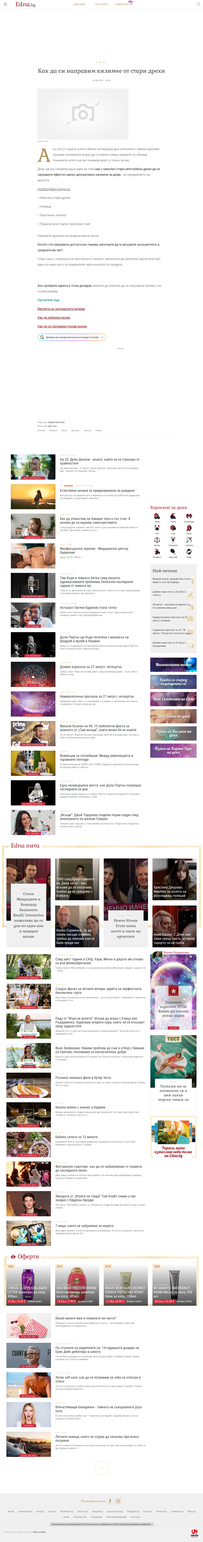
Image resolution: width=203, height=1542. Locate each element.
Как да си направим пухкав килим (62, 326)
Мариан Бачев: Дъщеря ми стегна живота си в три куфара (172, 580)
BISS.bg (191, 1511)
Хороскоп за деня (168, 507)
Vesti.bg (40, 1511)
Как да (101, 62)
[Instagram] (118, 1501)
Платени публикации (116, 1516)
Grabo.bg (147, 1511)
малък (54, 430)
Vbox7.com (82, 1511)
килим (42, 430)
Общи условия (39, 1532)
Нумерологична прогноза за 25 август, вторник (170, 619)
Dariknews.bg (66, 1511)
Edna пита (25, 845)
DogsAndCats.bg (115, 1511)
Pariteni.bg (161, 1511)
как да (88, 430)
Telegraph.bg (133, 1511)
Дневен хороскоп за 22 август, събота (170, 593)
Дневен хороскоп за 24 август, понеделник (170, 644)
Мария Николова (56, 422)
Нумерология (124, 4)
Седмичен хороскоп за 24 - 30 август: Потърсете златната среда (172, 631)
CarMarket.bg (177, 1511)
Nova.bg (52, 1511)
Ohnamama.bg (25, 1511)
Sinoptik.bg (97, 1511)
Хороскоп (101, 4)
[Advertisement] (81, 379)
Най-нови (79, 4)
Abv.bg (11, 1511)
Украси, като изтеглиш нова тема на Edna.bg (173, 1151)
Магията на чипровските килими (61, 309)
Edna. (25, 4)
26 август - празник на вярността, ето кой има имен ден (171, 606)
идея (99, 430)
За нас (66, 1516)
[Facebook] (110, 1501)
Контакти (135, 1516)
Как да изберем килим (54, 317)
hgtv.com (52, 426)
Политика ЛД (80, 1516)
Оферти (28, 1256)
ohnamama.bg (83, 486)
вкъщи (76, 430)
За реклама (96, 1516)
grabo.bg (65, 544)
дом (65, 430)
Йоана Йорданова (176, 952)
